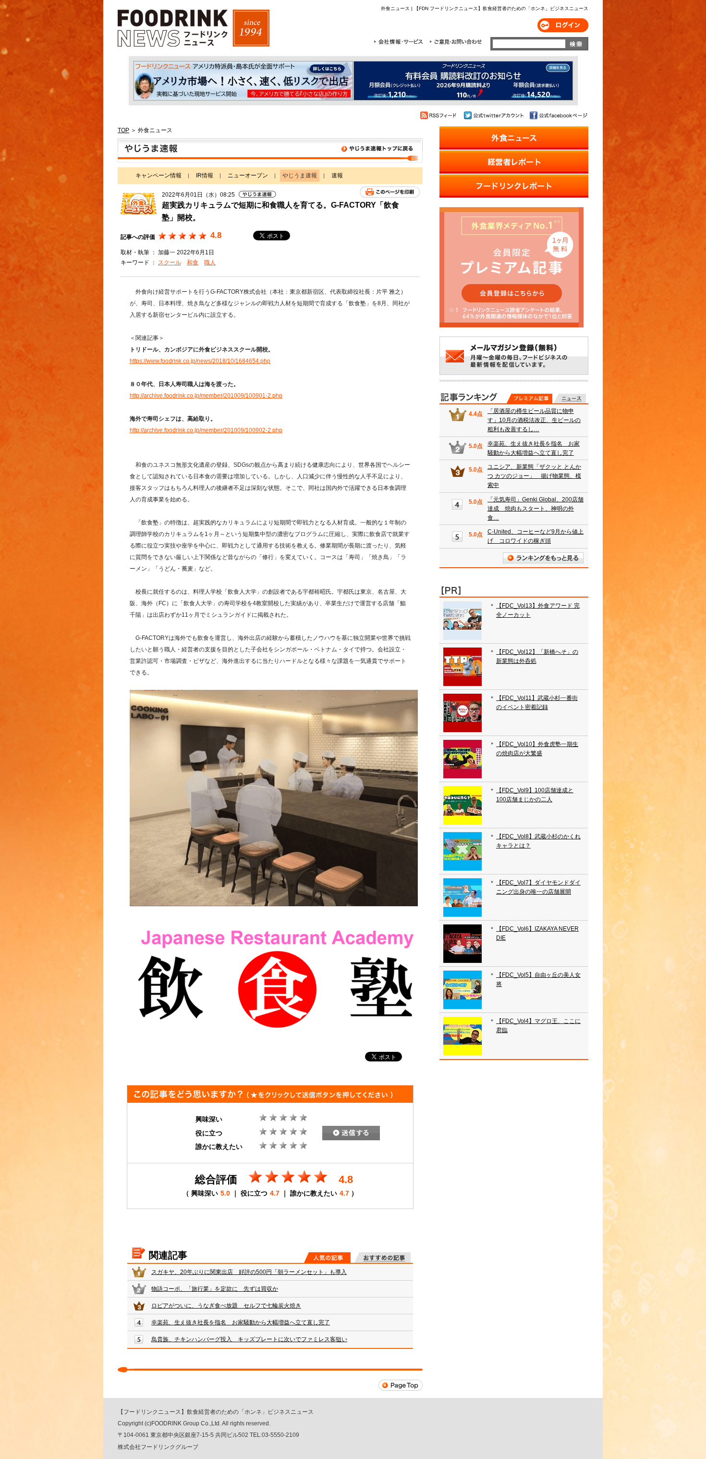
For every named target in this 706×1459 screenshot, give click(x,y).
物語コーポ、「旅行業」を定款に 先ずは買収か (214, 1288)
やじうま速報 (270, 150)
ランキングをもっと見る (543, 557)
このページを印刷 (390, 192)
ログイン (562, 25)
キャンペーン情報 (158, 175)
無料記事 (570, 398)
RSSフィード (440, 115)
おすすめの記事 (382, 1257)
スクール (169, 262)
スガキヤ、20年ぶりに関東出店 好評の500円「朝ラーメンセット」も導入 (249, 1272)
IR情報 (204, 175)
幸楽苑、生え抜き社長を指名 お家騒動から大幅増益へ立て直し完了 (240, 1322)
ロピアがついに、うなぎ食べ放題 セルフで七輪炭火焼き (226, 1305)
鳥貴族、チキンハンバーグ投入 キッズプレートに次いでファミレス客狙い (249, 1339)
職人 (210, 262)
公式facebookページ (557, 115)
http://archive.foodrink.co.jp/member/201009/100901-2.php (206, 395)
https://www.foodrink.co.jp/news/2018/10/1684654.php (200, 361)
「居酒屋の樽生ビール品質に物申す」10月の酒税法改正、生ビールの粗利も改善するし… (534, 420)
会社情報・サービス (400, 42)
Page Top (400, 1385)
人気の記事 (327, 1257)
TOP (123, 130)
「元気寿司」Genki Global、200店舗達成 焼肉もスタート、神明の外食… (535, 508)
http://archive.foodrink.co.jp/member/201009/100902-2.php (206, 430)
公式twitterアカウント (494, 115)
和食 (192, 262)
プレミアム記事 (529, 398)
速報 (337, 175)
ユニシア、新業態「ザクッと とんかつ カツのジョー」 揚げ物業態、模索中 (534, 475)
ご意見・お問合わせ (455, 42)
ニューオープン (248, 175)
